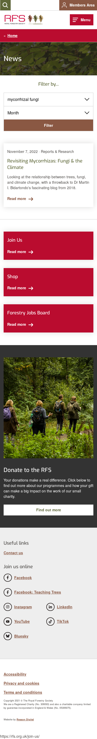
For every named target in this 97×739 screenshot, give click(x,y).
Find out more (48, 509)
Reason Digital (25, 719)
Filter (48, 125)
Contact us (13, 552)
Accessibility (15, 674)
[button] (5, 5)
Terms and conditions (23, 692)
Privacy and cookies (21, 683)
